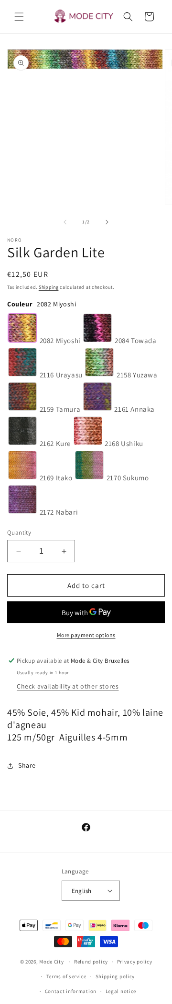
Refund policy (91, 961)
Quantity (19, 532)
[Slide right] (107, 222)
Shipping (49, 287)
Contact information (71, 991)
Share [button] (27, 765)
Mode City (51, 961)
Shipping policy (115, 976)
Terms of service (66, 976)
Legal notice (121, 991)
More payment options (86, 635)
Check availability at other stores (67, 686)
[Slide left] (64, 222)
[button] (19, 16)
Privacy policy (134, 961)
